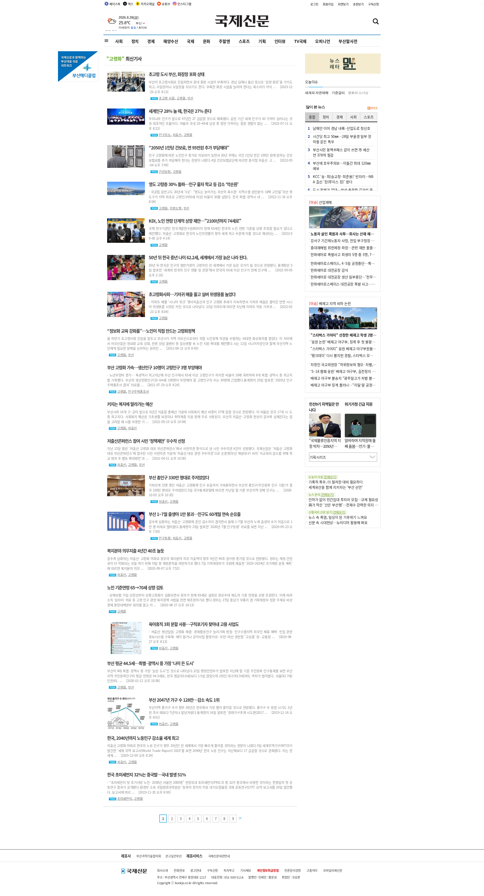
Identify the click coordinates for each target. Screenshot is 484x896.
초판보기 (358, 4)
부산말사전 (348, 41)
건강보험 (165, 171)
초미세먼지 (124, 798)
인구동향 (165, 538)
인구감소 (165, 134)
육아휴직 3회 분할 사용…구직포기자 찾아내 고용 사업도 (194, 624)
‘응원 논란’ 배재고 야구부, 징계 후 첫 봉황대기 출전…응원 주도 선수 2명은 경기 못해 (373, 341)
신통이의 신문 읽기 (327, 512)
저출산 (177, 134)
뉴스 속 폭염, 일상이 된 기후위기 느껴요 (338, 517)
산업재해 (320, 202)
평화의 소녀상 (358, 93)
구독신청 (373, 4)
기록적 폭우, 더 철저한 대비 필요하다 (336, 481)
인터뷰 (280, 41)
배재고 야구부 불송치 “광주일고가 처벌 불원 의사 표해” (351, 378)
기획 (262, 41)
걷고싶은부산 (173, 856)
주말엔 (224, 41)
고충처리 (312, 870)
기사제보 (245, 870)
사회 (119, 41)
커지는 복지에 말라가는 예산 (130, 404)
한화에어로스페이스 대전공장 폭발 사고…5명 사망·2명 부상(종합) (359, 283)
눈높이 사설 (322, 477)
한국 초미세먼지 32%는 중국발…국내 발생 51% (146, 775)
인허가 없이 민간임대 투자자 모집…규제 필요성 (343, 499)
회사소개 (162, 870)
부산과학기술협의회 (148, 856)
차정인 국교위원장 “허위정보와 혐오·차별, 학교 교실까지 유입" (357, 364)
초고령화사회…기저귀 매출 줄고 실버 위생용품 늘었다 (192, 294)
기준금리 (338, 93)
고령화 (180, 98)
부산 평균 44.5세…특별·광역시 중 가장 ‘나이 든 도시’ (150, 663)
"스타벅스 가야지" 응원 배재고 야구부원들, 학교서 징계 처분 (355, 348)
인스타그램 (184, 4)
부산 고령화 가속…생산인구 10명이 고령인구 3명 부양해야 (154, 367)
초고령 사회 (167, 98)
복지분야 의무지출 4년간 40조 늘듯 (135, 551)
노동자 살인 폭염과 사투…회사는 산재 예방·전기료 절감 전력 (355, 233)
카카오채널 (147, 4)
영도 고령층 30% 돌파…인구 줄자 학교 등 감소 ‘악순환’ (193, 184)
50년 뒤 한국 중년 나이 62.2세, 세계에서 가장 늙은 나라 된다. (198, 257)
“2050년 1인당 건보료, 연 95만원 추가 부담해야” (189, 148)
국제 (190, 41)
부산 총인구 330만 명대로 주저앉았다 (179, 478)
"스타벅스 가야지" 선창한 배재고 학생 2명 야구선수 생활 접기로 (358, 334)
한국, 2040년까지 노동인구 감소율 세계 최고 (143, 738)
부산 (190, 98)
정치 (135, 41)
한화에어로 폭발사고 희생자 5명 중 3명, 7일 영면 (346, 254)
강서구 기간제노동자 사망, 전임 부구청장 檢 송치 (346, 240)
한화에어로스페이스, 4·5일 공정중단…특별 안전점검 (349, 263)
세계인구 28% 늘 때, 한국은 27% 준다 (180, 111)
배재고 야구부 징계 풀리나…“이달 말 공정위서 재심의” (351, 384)
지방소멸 (176, 208)
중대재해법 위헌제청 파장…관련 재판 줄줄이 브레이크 (350, 247)
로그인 (314, 4)
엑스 (130, 4)
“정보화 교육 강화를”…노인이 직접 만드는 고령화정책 (151, 331)
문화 (206, 41)
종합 (312, 116)
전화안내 (179, 870)
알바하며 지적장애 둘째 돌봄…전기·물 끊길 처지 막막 (360, 446)
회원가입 (328, 4)
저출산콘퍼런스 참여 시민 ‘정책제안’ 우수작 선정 (146, 441)
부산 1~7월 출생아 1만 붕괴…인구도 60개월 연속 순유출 (194, 514)
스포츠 (244, 41)
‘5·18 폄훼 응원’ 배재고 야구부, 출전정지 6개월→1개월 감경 (355, 371)
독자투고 (229, 870)
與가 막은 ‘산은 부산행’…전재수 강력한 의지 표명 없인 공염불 (354, 504)
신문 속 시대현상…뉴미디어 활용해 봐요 (338, 522)
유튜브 (166, 4)
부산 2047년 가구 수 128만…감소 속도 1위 (184, 700)
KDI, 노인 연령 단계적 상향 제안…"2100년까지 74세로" (195, 221)
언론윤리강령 (292, 870)
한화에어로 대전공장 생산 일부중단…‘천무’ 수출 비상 (349, 276)
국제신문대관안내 (219, 856)
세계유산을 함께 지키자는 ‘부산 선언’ (336, 487)
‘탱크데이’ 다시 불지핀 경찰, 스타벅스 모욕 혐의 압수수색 (352, 355)
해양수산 (170, 41)
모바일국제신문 (332, 870)
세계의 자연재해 (316, 93)
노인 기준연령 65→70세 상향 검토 (135, 588)
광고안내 (195, 870)
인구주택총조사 (138, 391)
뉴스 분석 (321, 494)
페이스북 (114, 4)
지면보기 (343, 4)
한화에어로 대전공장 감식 (329, 270)
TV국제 (300, 41)
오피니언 (322, 41)
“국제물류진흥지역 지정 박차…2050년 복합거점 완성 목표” (325, 446)
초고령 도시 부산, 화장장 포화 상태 (176, 74)
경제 (151, 41)
